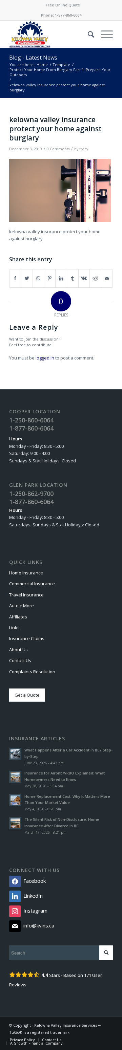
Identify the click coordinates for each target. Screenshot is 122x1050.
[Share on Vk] (84, 278)
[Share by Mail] (107, 278)
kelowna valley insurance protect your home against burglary (55, 129)
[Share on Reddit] (95, 278)
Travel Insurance (26, 595)
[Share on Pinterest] (49, 278)
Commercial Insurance (32, 584)
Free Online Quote (63, 4)
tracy (83, 149)
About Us (18, 650)
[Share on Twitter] (27, 278)
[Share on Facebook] (15, 278)
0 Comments (58, 149)
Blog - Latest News (33, 57)
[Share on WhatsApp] (38, 278)
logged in (45, 358)
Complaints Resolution (32, 672)
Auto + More (21, 606)
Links (14, 628)
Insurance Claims (26, 638)
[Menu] (103, 34)
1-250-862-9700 (31, 493)
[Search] (87, 34)
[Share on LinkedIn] (61, 278)
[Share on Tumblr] (72, 278)
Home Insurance (26, 573)
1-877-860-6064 (68, 15)
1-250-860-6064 (31, 420)
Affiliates (18, 617)
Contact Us (20, 660)
